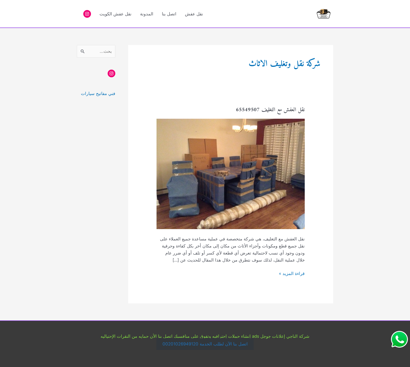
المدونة (146, 13)
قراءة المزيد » (292, 274)
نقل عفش (194, 13)
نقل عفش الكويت (116, 13)
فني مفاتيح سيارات (98, 93)
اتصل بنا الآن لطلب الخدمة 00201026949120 (205, 344)
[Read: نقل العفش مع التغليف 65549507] (231, 173)
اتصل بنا (169, 13)
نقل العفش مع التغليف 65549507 (270, 110)
